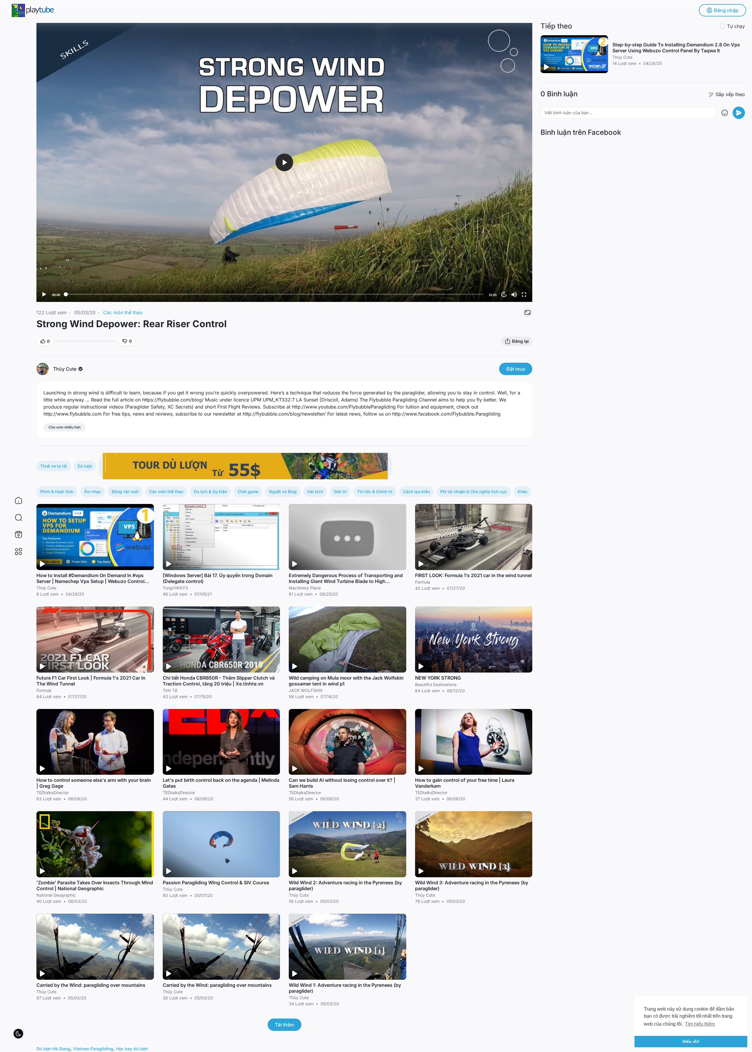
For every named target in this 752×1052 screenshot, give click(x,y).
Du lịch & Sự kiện (210, 491)
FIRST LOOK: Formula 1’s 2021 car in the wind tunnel (473, 575)
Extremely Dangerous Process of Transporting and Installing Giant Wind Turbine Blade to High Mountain (346, 581)
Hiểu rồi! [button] (690, 1041)
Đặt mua (515, 369)
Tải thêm (284, 1025)
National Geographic (56, 895)
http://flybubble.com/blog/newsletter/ (284, 414)
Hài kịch (315, 491)
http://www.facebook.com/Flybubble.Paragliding (446, 414)
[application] (284, 162)
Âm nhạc (92, 491)
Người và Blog (283, 491)
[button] (14, 517)
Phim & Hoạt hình (56, 491)
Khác (523, 491)
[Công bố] (739, 113)
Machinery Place (305, 587)
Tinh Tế (170, 690)
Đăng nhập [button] (726, 10)
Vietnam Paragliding (93, 1048)
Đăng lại (520, 341)
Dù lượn (85, 465)
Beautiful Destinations (435, 684)
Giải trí (340, 491)
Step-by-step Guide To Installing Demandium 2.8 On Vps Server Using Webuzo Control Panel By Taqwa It (676, 47)
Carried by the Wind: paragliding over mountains (90, 985)
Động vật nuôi (125, 491)
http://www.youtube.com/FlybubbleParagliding (344, 407)
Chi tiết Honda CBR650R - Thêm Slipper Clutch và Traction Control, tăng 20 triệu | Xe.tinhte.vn (219, 681)
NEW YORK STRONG (438, 678)
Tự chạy (736, 26)
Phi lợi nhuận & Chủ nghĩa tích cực (473, 491)
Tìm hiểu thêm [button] (700, 1023)
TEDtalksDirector (52, 792)
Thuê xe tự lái (53, 465)
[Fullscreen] (524, 295)
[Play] (44, 295)
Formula (422, 581)
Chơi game (248, 491)
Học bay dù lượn (132, 1048)
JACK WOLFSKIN (306, 690)
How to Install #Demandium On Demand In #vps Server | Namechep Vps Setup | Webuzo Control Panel (90, 581)
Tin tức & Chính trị (374, 491)
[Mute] (514, 295)
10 (504, 294)
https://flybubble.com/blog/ (173, 400)
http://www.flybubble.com (72, 414)
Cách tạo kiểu (416, 491)
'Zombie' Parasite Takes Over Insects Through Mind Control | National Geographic (94, 885)
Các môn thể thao (122, 312)
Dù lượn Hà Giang (53, 1048)
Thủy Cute (65, 369)
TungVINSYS (175, 587)
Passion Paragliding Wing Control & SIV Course (216, 882)
